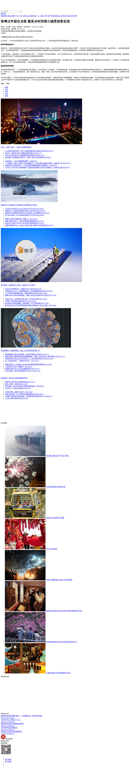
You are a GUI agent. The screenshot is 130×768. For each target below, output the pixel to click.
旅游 (6, 87)
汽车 (6, 89)
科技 (6, 91)
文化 (6, 93)
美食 (6, 96)
